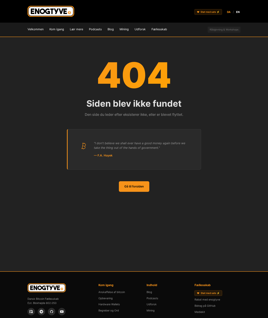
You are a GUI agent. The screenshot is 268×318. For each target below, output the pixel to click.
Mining (151, 310)
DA (229, 11)
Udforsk (152, 304)
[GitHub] (51, 311)
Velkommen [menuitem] (36, 29)
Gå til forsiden (134, 186)
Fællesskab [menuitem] (159, 29)
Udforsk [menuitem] (140, 29)
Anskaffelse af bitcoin (111, 292)
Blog (149, 292)
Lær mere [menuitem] (76, 29)
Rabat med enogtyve (207, 299)
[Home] (51, 12)
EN (238, 11)
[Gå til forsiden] (47, 288)
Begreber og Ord (108, 310)
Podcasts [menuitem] (95, 29)
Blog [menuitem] (111, 29)
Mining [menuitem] (124, 29)
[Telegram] (41, 311)
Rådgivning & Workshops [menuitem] (224, 29)
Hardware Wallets (109, 304)
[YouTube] (61, 311)
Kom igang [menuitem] (56, 29)
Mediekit (200, 311)
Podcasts (152, 298)
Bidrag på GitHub (205, 305)
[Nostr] (31, 311)
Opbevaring (105, 298)
